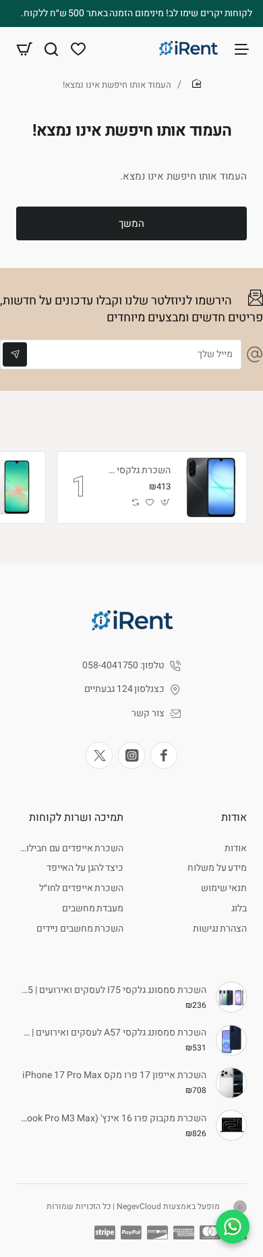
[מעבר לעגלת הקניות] (24, 48)
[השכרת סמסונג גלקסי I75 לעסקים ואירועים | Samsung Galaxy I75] (231, 997)
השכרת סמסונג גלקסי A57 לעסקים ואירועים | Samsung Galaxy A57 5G (113, 1033)
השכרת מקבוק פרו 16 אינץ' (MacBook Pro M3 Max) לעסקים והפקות (113, 1119)
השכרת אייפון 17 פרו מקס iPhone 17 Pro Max (114, 1075)
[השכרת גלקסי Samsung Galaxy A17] (210, 487)
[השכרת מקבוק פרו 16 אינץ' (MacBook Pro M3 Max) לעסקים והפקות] (231, 1125)
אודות (234, 817)
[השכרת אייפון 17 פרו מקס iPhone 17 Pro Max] (231, 1082)
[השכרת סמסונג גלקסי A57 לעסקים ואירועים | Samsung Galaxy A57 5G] (231, 1040)
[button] (165, 502)
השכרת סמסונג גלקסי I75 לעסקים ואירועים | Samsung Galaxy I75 (113, 990)
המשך (131, 223)
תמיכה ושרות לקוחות (76, 817)
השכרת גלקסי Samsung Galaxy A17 (138, 470)
